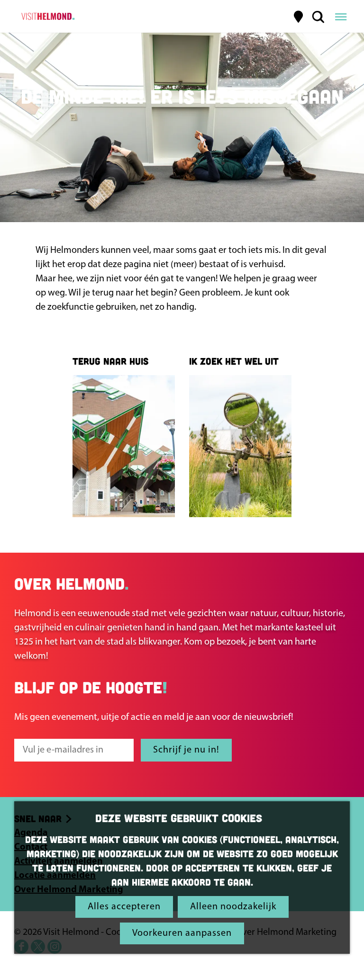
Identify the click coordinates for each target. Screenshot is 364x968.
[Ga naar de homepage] (46, 16)
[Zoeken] (318, 16)
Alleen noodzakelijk (233, 907)
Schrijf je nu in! (186, 750)
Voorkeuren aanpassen (182, 933)
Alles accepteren (124, 907)
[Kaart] (298, 16)
